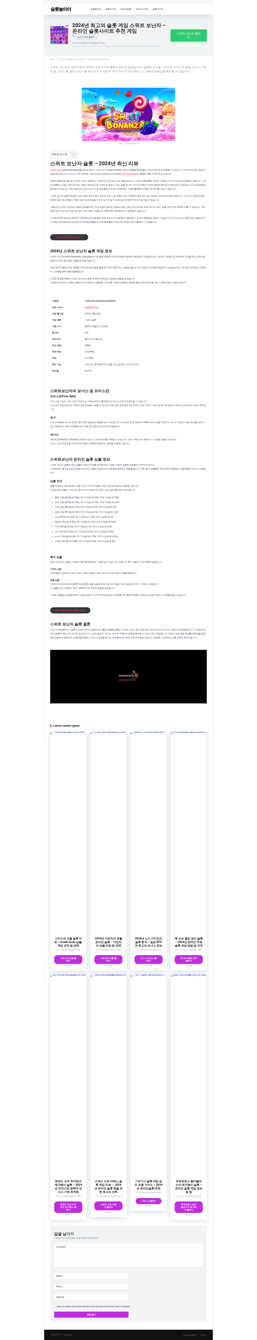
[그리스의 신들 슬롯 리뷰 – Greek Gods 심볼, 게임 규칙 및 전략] (68, 732)
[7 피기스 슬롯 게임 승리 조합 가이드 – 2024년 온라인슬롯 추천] (149, 974)
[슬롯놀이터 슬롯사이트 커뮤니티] (61, 8)
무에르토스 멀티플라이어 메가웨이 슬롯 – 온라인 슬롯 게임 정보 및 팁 (188, 1186)
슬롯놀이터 (95, 9)
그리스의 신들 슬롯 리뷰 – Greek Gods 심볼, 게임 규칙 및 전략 (68, 942)
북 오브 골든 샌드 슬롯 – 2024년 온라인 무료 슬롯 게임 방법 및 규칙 (189, 942)
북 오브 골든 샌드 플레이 (188, 959)
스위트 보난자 (57, 170)
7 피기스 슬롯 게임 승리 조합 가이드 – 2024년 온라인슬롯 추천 (148, 1184)
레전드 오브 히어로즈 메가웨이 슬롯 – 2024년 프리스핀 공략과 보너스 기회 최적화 (68, 1186)
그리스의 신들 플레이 (68, 959)
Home (52, 59)
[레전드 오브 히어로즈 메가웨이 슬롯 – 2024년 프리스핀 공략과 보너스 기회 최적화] (68, 974)
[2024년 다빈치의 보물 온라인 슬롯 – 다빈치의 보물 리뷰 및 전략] (108, 732)
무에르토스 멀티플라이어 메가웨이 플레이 (188, 1207)
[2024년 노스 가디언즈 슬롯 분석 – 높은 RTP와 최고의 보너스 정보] (149, 732)
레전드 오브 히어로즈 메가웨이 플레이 (68, 1207)
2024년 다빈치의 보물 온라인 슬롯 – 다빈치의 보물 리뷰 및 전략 (108, 942)
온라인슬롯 (125, 9)
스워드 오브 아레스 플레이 (108, 1205)
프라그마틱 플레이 (86, 37)
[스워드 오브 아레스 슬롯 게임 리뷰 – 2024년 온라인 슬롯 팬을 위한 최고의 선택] (108, 974)
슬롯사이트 (110, 9)
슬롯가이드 (158, 9)
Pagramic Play (91, 307)
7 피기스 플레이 (148, 1201)
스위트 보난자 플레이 (189, 35)
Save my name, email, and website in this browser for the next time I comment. (93, 1306)
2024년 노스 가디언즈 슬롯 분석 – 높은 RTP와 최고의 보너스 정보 (148, 942)
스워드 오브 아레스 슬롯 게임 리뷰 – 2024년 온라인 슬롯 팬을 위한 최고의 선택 (108, 1186)
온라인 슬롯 (192, 196)
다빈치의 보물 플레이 (108, 959)
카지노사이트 (141, 9)
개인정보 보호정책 (189, 1335)
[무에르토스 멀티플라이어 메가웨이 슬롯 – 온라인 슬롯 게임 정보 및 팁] (189, 974)
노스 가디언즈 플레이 (149, 959)
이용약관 (203, 1335)
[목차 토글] (72, 154)
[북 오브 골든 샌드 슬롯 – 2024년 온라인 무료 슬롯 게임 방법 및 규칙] (189, 732)
